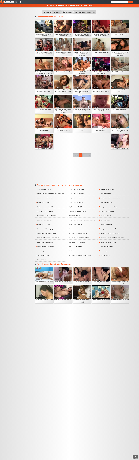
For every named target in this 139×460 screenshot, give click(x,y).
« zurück (76, 155)
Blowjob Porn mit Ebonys (76, 202)
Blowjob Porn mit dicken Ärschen (46, 198)
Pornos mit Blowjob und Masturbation (47, 215)
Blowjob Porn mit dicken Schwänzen (110, 198)
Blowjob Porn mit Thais (43, 224)
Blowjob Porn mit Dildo (43, 202)
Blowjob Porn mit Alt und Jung (77, 189)
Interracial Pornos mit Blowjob (77, 211)
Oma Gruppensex (105, 251)
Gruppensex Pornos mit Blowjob (109, 207)
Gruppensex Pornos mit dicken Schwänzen (112, 237)
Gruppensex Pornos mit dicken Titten (79, 237)
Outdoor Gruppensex (43, 255)
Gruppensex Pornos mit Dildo (45, 242)
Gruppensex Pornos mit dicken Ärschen (48, 237)
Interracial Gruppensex (107, 246)
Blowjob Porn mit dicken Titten (77, 198)
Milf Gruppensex (73, 251)
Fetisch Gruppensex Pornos (108, 242)
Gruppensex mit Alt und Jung (45, 229)
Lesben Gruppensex (42, 251)
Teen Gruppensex (105, 255)
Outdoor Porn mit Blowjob (44, 220)
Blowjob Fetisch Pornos (107, 202)
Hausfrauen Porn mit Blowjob (45, 211)
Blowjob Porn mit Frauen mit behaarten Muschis (50, 193)
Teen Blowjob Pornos (106, 220)
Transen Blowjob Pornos (75, 224)
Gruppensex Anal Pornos (75, 229)
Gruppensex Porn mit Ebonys (77, 242)
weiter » (88, 155)
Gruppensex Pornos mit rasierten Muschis (80, 255)
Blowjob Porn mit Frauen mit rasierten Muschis (82, 220)
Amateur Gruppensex (106, 224)
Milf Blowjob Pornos (74, 215)
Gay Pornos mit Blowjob (75, 207)
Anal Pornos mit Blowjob (107, 189)
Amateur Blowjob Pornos (44, 189)
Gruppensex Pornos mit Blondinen (46, 233)
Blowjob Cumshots (106, 193)
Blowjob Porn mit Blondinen (76, 193)
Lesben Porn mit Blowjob (107, 211)
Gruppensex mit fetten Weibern (45, 246)
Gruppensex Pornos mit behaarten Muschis (113, 229)
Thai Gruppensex (41, 259)
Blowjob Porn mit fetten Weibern (46, 207)
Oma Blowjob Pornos (106, 215)
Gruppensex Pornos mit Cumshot (110, 233)
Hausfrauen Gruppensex (75, 246)
